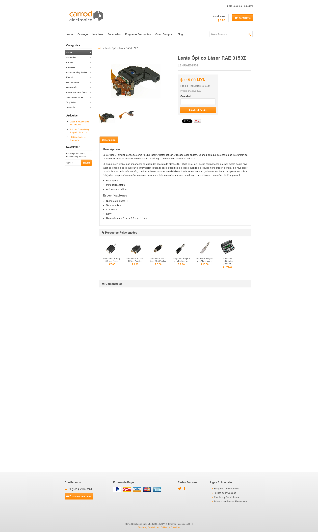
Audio (69, 52)
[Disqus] (175, 331)
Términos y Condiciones (226, 497)
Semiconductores (74, 97)
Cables (69, 62)
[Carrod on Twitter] (180, 489)
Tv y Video (71, 102)
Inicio (70, 34)
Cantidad (185, 96)
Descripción (109, 139)
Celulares (70, 67)
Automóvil (71, 57)
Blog (180, 34)
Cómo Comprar (164, 34)
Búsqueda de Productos (226, 488)
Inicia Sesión (233, 5)
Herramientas (72, 82)
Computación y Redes (76, 72)
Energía (70, 77)
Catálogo (83, 34)
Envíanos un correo (80, 496)
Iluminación (71, 87)
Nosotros (97, 34)
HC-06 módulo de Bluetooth (78, 138)
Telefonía (70, 107)
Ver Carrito (244, 17)
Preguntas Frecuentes (138, 34)
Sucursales (114, 34)
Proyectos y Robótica (76, 92)
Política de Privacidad (225, 492)
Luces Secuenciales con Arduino (79, 123)
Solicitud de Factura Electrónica (230, 501)
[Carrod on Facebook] (185, 489)
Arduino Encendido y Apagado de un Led (79, 131)
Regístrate (247, 5)
